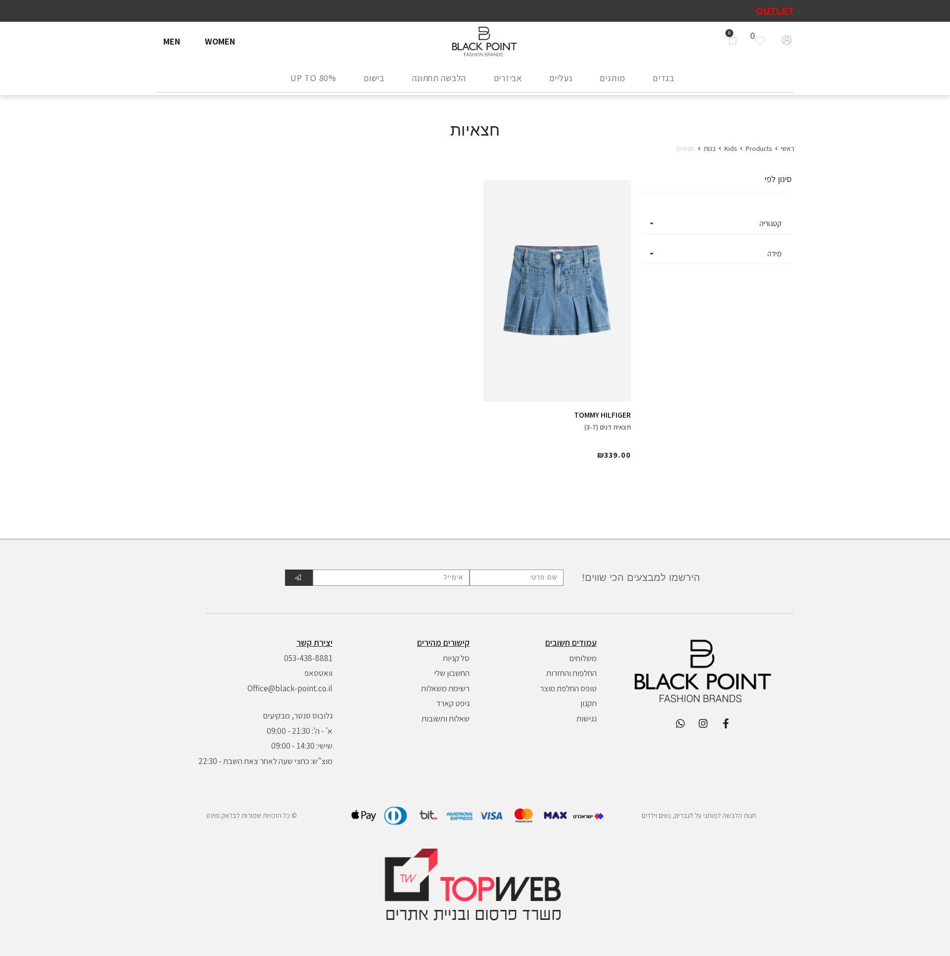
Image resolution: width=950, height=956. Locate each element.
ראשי (787, 148)
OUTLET (775, 11)
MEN (171, 41)
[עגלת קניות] (732, 40)
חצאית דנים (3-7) (607, 427)
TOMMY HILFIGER (602, 415)
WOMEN (220, 41)
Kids (730, 148)
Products (759, 148)
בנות (709, 148)
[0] (762, 41)
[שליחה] (299, 578)
